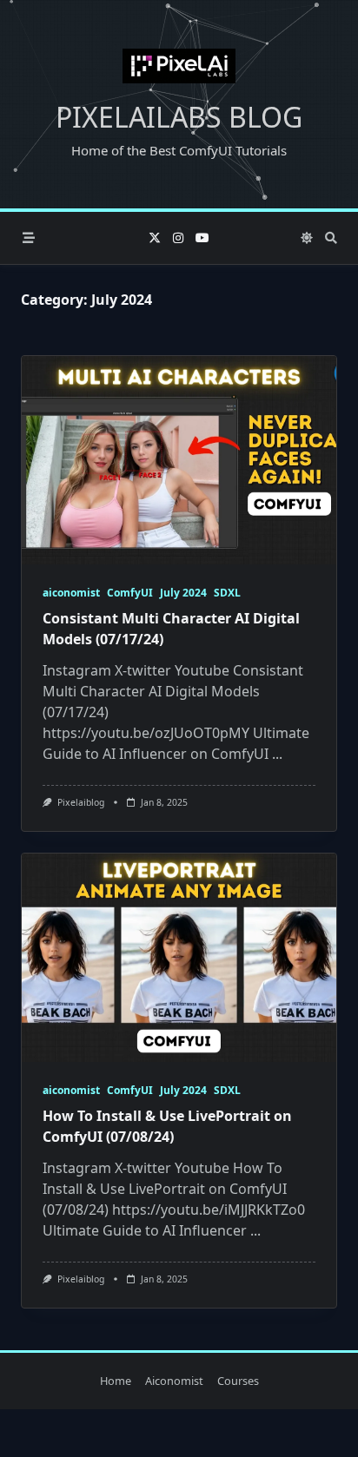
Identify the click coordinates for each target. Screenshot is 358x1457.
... (277, 753)
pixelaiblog (80, 802)
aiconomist (71, 592)
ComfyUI (130, 592)
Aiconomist (174, 1381)
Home (115, 1381)
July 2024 (183, 592)
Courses (238, 1381)
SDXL (227, 592)
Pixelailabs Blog (179, 116)
